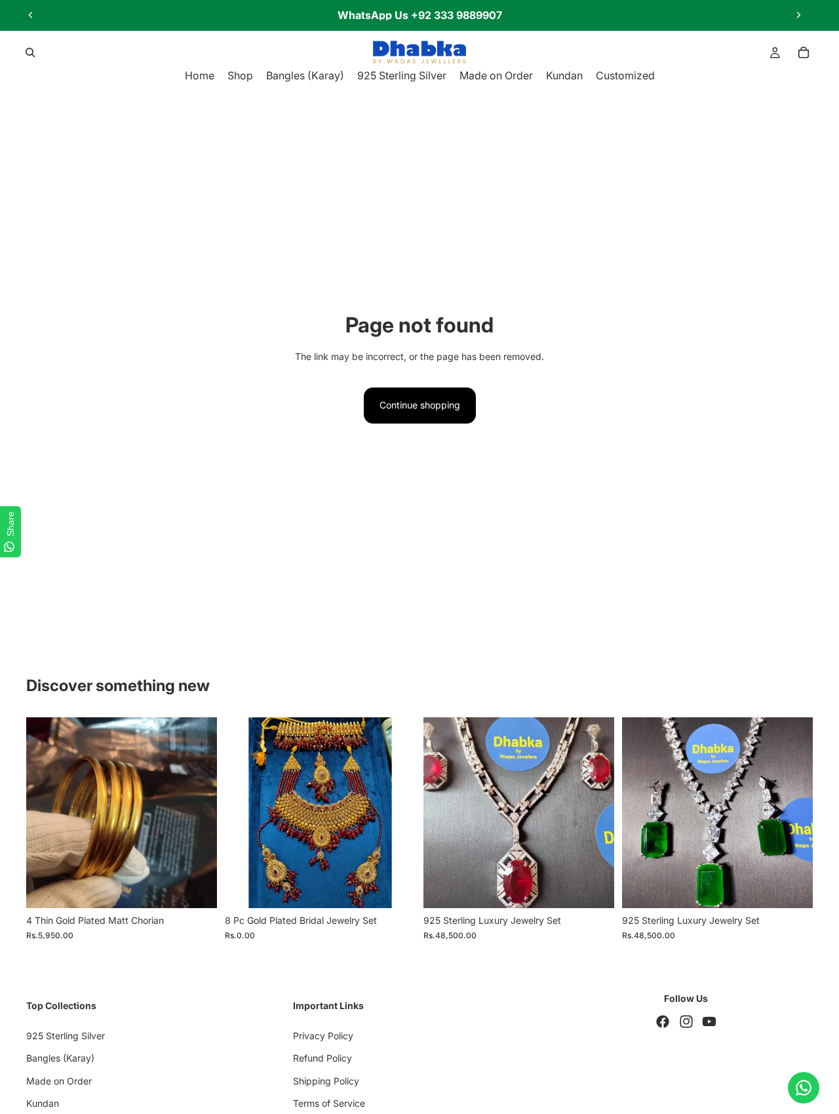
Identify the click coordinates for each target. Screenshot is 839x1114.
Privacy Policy (323, 1035)
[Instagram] (686, 1022)
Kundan (42, 1103)
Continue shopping (420, 404)
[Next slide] (798, 15)
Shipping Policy (326, 1080)
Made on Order (59, 1080)
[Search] (30, 52)
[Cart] (803, 52)
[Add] (395, 888)
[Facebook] (663, 1022)
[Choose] (196, 888)
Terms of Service (329, 1103)
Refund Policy (322, 1058)
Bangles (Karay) (60, 1058)
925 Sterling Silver (65, 1035)
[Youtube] (709, 1022)
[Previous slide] (30, 15)
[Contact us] (803, 1088)
